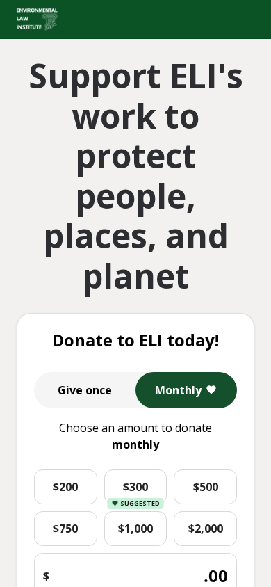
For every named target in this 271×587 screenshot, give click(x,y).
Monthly (178, 390)
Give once (85, 390)
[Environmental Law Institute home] (37, 19)
